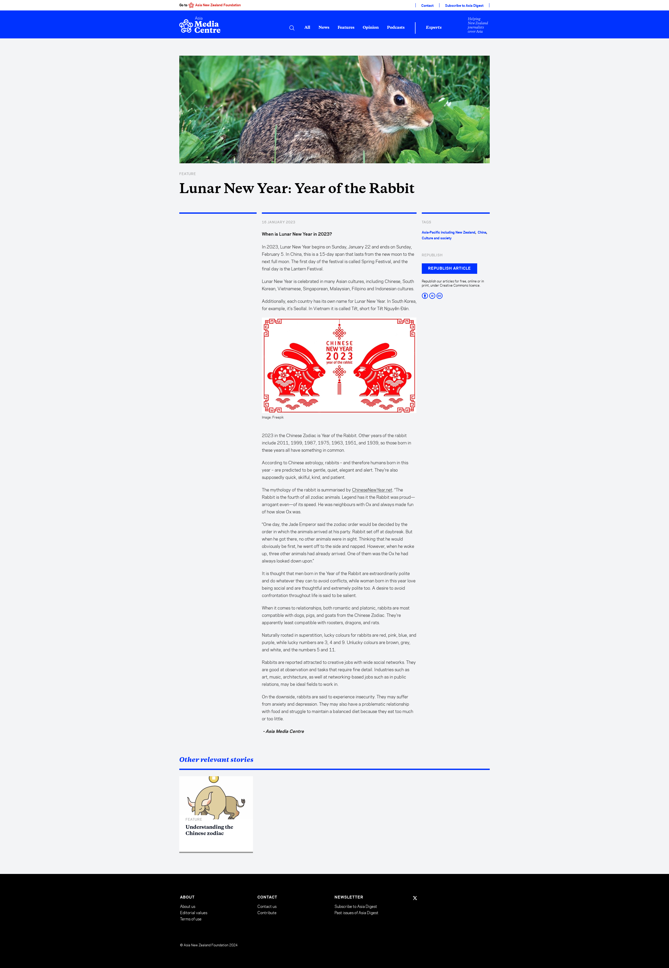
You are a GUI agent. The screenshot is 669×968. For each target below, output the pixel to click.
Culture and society (437, 238)
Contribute (266, 912)
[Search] (292, 28)
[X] (415, 898)
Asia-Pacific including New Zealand (448, 232)
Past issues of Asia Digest (356, 912)
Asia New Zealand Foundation (218, 5)
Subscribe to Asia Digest (464, 5)
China (482, 232)
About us (187, 906)
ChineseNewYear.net (372, 490)
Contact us (266, 906)
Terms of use (190, 919)
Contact (427, 5)
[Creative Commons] (456, 296)
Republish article (449, 268)
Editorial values (193, 912)
